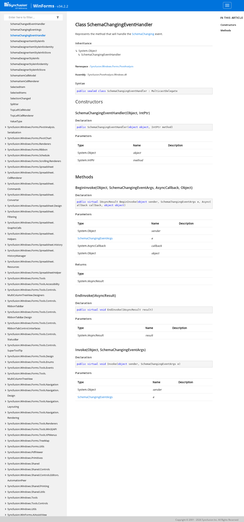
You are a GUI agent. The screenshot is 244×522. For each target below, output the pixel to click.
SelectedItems (18, 92)
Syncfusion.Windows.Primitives (25, 458)
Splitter (14, 104)
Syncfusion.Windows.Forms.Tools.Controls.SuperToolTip (31, 347)
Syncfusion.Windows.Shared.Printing (28, 486)
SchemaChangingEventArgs (25, 29)
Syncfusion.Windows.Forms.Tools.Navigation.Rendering (33, 415)
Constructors (228, 25)
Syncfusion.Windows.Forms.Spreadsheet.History (35, 244)
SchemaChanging (143, 34)
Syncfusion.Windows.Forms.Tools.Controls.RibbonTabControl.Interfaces (31, 325)
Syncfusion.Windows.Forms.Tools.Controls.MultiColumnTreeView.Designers (31, 292)
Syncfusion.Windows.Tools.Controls (27, 503)
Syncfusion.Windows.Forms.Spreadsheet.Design (34, 205)
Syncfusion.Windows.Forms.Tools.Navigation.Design (33, 392)
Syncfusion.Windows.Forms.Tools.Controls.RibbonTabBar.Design (31, 314)
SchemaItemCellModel (23, 75)
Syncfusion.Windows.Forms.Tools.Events (30, 367)
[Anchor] (73, 101)
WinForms (43, 6)
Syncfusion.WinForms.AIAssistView (27, 514)
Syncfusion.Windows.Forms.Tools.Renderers (32, 423)
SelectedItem (17, 87)
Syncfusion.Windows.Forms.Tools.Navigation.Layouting (33, 404)
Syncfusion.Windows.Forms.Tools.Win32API (32, 429)
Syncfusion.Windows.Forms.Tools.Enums (30, 362)
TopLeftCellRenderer (22, 115)
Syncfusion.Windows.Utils (21, 509)
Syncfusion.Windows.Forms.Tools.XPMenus (32, 435)
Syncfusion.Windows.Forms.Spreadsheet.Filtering (30, 214)
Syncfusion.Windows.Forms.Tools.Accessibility (33, 284)
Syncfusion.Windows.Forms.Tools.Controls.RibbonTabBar (31, 303)
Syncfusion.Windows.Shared (23, 463)
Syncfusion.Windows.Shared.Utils (26, 492)
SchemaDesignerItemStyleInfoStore (30, 52)
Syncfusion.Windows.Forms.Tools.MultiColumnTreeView (26, 376)
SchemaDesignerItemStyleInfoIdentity (32, 47)
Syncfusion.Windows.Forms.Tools (26, 278)
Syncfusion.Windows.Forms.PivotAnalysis (111, 66)
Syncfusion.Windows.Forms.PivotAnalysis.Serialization (31, 129)
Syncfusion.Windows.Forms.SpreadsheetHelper (34, 272)
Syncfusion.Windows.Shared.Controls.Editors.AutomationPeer (33, 477)
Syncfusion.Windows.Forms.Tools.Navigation (32, 384)
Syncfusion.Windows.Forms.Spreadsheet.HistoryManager (30, 253)
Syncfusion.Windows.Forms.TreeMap (28, 440)
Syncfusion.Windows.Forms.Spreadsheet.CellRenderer (30, 175)
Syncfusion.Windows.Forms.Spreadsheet (30, 166)
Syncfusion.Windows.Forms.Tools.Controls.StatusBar (31, 336)
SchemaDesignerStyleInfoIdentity (29, 64)
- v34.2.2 (61, 6)
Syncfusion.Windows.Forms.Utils (25, 446)
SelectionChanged (20, 98)
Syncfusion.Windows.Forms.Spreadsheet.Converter (30, 197)
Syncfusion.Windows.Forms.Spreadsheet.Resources (30, 264)
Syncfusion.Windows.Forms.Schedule (28, 155)
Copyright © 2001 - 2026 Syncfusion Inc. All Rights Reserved (206, 519)
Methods (226, 30)
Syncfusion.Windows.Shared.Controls (28, 469)
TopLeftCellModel (20, 110)
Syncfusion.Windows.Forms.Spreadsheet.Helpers (30, 236)
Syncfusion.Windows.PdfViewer (25, 452)
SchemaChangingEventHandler (28, 35)
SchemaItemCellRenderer (24, 81)
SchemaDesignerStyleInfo (24, 58)
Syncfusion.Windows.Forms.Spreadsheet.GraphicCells (30, 225)
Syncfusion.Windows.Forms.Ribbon (27, 149)
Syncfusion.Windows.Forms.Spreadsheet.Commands (30, 186)
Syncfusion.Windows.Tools (22, 497)
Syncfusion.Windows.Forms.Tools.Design (30, 356)
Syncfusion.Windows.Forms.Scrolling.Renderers (34, 161)
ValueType (16, 121)
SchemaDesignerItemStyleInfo (27, 41)
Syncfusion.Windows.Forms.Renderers (29, 144)
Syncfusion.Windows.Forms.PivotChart (29, 138)
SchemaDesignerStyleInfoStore (27, 69)
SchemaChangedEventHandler (27, 24)
